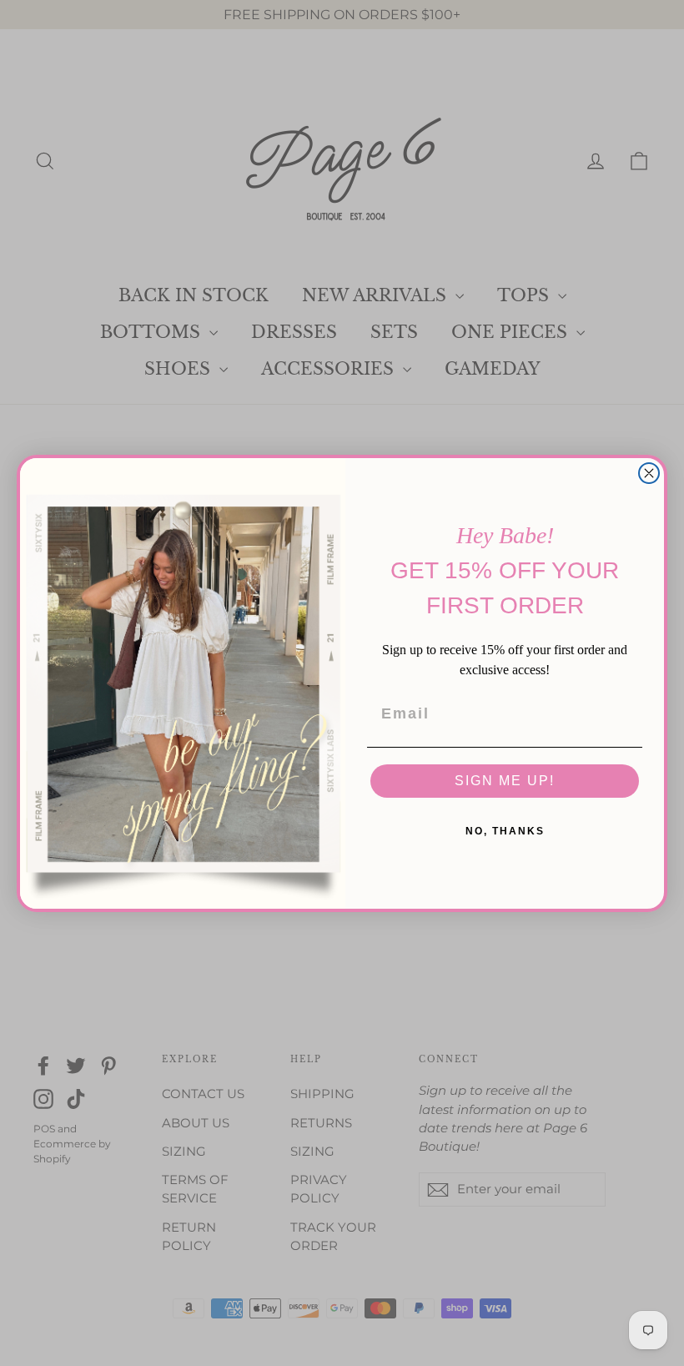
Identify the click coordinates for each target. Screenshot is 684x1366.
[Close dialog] (649, 473)
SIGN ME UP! (505, 781)
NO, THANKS (505, 831)
